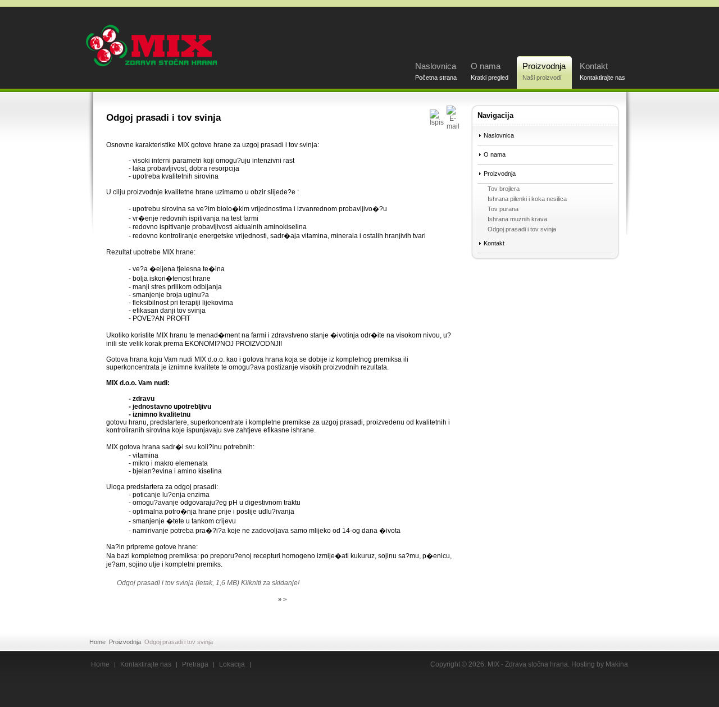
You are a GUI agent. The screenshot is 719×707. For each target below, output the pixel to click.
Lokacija (232, 665)
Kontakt (602, 71)
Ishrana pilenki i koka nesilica (527, 198)
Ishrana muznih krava (517, 219)
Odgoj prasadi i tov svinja (522, 229)
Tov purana (503, 209)
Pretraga (195, 665)
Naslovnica (436, 71)
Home (97, 641)
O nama (489, 71)
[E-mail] (453, 126)
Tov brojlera (504, 188)
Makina (617, 664)
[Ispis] (437, 122)
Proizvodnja (544, 71)
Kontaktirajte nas (145, 665)
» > (282, 599)
